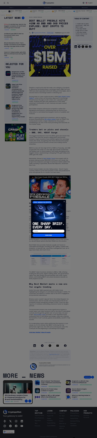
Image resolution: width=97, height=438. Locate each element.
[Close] (64, 201)
